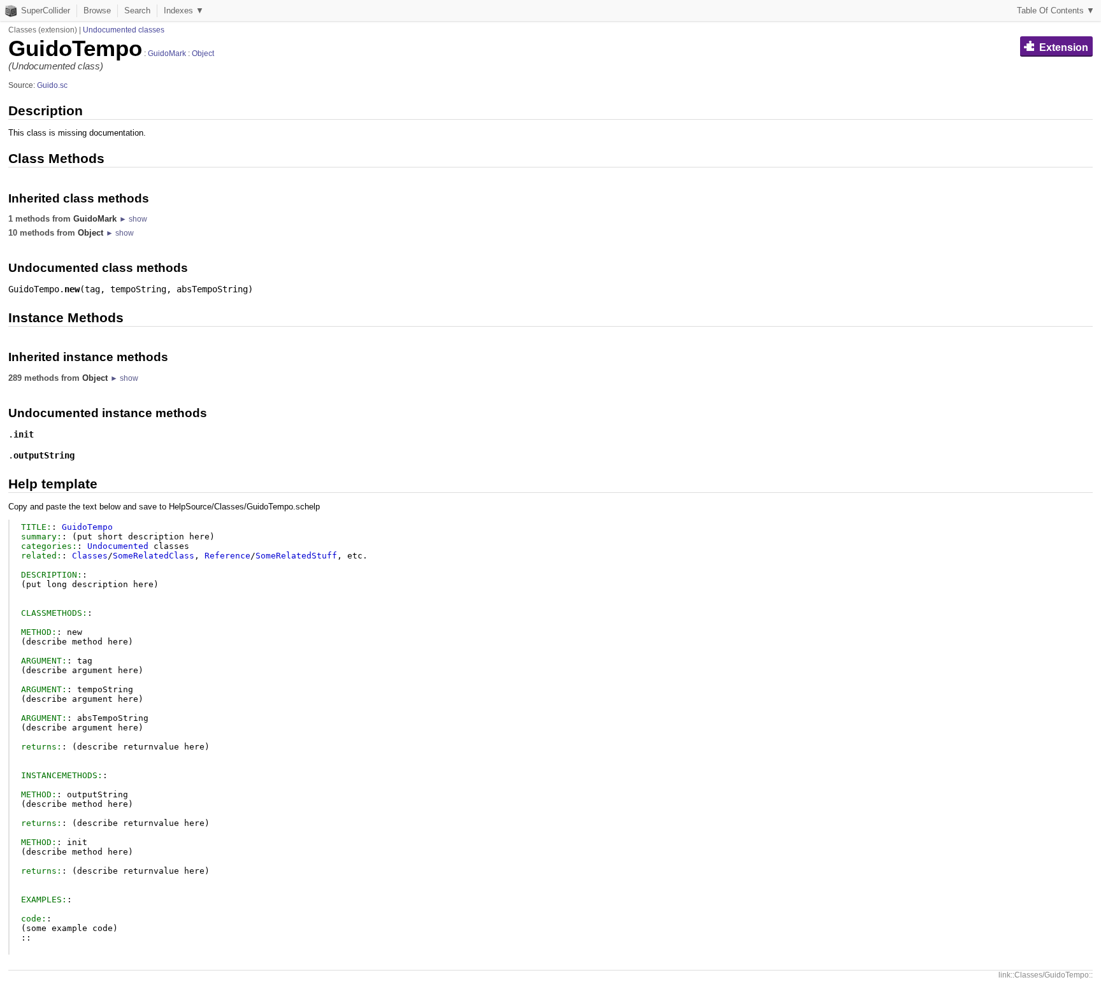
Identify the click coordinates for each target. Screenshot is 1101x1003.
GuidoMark (167, 53)
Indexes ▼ (184, 10)
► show (133, 219)
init (23, 434)
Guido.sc (52, 85)
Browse (97, 10)
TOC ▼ (1056, 10)
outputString (44, 455)
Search (137, 10)
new (72, 289)
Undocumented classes (123, 29)
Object (203, 53)
